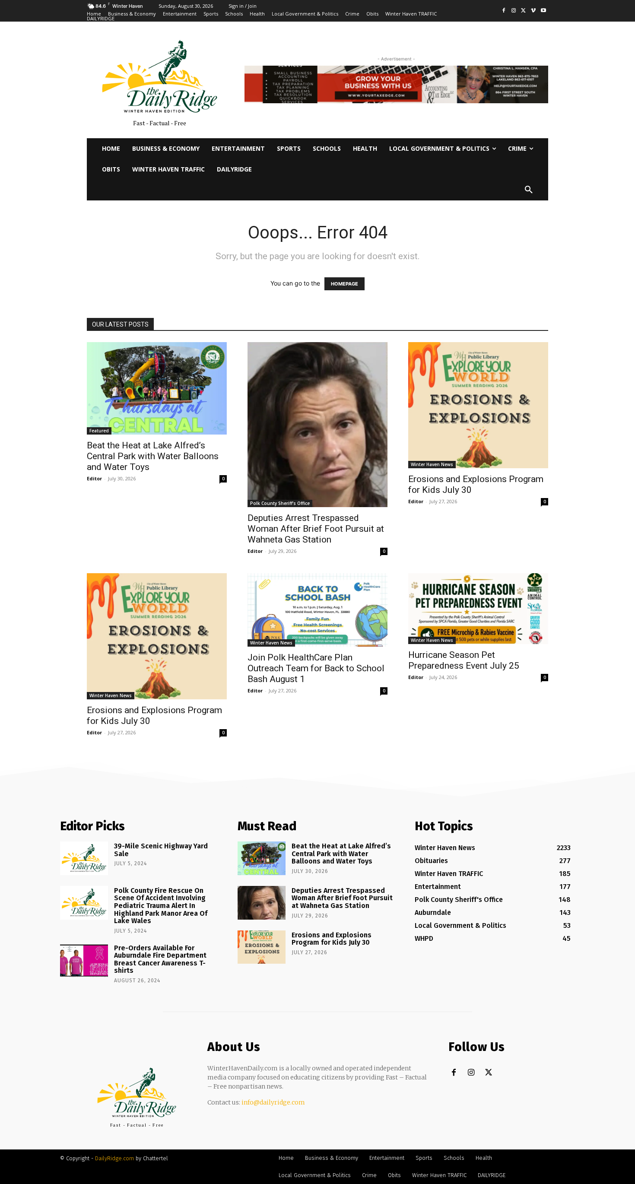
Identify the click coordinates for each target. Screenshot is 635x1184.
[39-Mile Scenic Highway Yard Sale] (84, 858)
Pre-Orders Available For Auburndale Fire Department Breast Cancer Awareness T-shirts (160, 959)
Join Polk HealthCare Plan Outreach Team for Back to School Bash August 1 (316, 668)
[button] (528, 190)
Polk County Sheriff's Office (280, 503)
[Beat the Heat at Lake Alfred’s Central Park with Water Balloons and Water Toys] (157, 388)
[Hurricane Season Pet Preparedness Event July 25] (478, 608)
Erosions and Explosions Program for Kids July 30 (331, 939)
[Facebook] (504, 11)
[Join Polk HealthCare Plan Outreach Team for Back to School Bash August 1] (317, 610)
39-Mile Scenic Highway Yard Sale (161, 850)
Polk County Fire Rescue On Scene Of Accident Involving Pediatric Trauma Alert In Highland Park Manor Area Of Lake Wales (160, 905)
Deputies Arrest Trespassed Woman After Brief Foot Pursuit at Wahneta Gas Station (316, 529)
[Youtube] (543, 11)
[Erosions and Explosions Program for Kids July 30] (478, 405)
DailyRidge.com (114, 1158)
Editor (94, 478)
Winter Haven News (432, 464)
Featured (99, 431)
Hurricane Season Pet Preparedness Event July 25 (463, 660)
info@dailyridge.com (273, 1102)
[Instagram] (514, 11)
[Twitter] (524, 11)
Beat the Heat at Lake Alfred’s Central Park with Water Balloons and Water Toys (153, 456)
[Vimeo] (533, 11)
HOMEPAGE (344, 284)
